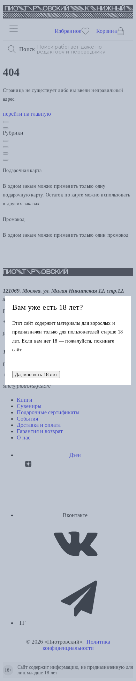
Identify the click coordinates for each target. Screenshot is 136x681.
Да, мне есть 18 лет (36, 374)
